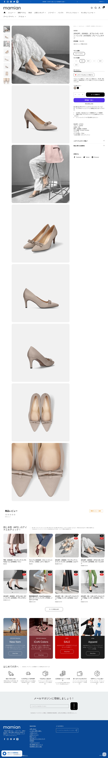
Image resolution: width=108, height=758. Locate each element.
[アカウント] (99, 8)
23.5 (94, 61)
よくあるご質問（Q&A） (36, 731)
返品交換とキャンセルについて (37, 738)
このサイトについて (35, 742)
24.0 (100, 61)
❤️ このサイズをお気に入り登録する (84, 75)
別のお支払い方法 (89, 103)
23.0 (88, 61)
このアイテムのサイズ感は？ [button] (81, 141)
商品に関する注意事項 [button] (79, 145)
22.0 (76, 61)
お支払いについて (34, 734)
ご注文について (33, 733)
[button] (95, 8)
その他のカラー (77, 85)
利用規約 (32, 740)
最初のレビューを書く (96, 511)
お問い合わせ (33, 729)
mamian (76, 30)
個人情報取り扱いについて (36, 744)
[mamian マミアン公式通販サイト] (12, 7)
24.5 (76, 64)
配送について (33, 736)
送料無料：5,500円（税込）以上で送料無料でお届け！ (54, 1)
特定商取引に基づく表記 (36, 746)
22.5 (82, 61)
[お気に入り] (92, 8)
